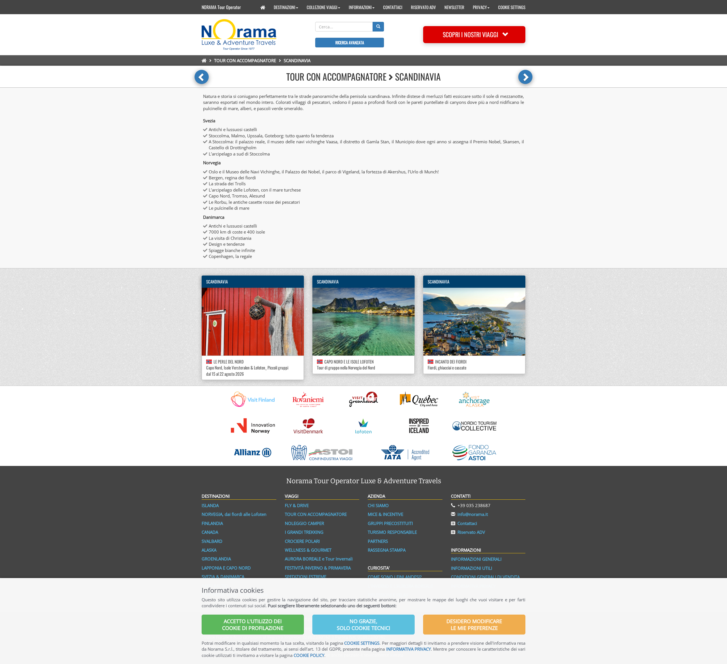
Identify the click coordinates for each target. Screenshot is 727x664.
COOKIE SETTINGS (511, 7)
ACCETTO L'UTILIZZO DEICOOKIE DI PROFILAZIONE (252, 624)
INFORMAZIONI (360, 7)
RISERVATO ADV (423, 7)
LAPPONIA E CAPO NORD (226, 568)
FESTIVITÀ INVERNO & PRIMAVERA (318, 568)
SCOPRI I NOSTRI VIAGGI (472, 34)
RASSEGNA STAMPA (387, 550)
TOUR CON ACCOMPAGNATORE (245, 60)
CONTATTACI (392, 7)
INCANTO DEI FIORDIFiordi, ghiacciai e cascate (447, 364)
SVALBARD (212, 541)
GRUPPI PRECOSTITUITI (390, 523)
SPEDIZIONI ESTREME (305, 576)
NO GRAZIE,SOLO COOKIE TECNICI (363, 624)
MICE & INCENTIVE (385, 514)
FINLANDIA (212, 523)
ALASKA (209, 550)
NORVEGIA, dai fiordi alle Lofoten (234, 514)
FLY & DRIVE (297, 505)
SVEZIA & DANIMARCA (223, 576)
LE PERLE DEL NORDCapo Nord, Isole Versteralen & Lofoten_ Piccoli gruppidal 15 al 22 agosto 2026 (247, 367)
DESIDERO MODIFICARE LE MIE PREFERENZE (474, 624)
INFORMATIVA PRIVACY (408, 649)
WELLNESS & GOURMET (308, 550)
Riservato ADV (471, 532)
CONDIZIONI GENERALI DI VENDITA (485, 577)
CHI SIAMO (378, 505)
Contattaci (467, 523)
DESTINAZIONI (284, 7)
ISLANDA (210, 505)
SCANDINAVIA (217, 281)
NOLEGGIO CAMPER (304, 523)
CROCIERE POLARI (302, 541)
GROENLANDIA (216, 559)
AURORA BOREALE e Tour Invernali (319, 559)
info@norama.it (472, 514)
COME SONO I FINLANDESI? (394, 577)
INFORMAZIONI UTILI (471, 568)
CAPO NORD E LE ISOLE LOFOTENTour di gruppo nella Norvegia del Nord (346, 364)
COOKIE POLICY (309, 655)
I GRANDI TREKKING (304, 532)
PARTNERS (378, 541)
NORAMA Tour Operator (221, 7)
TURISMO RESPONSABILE (392, 532)
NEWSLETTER (454, 7)
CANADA (210, 532)
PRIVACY (480, 7)
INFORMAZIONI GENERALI (476, 559)
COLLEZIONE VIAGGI (322, 7)
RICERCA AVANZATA (349, 42)
